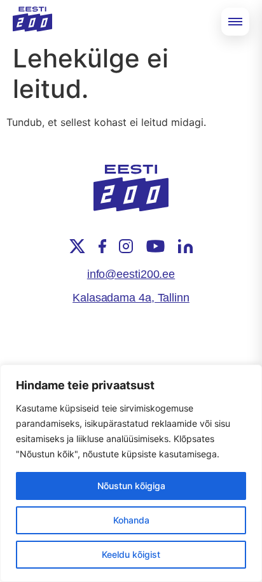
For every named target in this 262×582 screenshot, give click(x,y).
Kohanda (131, 520)
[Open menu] (235, 22)
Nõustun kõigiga (131, 485)
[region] (131, 473)
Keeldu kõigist (131, 554)
